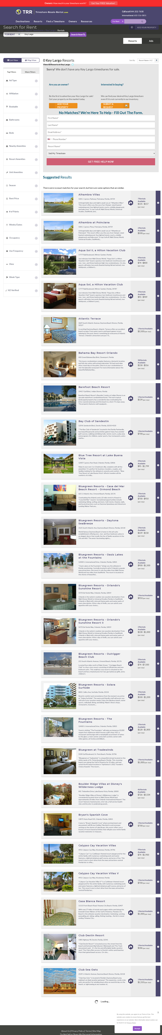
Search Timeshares (34, 30)
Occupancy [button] (14, 237)
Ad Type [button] (13, 80)
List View (13, 60)
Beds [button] (11, 133)
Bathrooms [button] (14, 119)
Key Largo (50, 30)
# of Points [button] (14, 211)
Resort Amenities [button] (17, 159)
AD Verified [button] (13, 290)
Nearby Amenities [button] (17, 146)
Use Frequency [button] (16, 251)
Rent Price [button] (14, 198)
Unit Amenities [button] (16, 172)
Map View (31, 60)
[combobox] (45, 34)
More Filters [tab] (30, 72)
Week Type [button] (14, 277)
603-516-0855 (140, 15)
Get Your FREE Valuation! (103, 3)
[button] (12, 34)
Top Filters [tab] (11, 72)
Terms (88, 1031)
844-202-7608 (136, 11)
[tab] (21, 80)
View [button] (11, 264)
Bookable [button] (13, 106)
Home (20, 30)
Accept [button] (137, 1028)
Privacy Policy (77, 1031)
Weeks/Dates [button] (15, 224)
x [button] (158, 1012)
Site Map (97, 1031)
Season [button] (12, 185)
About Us (65, 1031)
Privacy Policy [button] (131, 1023)
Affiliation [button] (13, 93)
